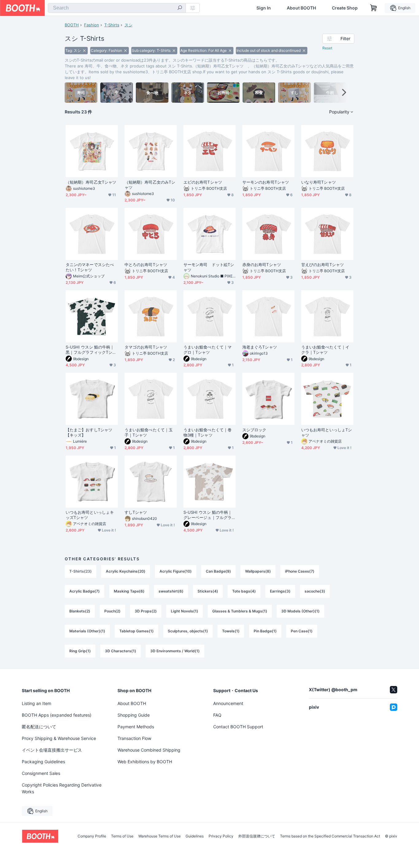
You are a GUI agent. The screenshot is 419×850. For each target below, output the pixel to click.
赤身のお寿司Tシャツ (261, 264)
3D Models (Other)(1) (300, 611)
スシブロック (254, 429)
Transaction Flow (134, 738)
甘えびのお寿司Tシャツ (322, 264)
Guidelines (195, 836)
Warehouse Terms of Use (159, 836)
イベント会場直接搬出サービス (52, 750)
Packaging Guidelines (43, 761)
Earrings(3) (280, 591)
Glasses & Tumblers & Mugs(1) (239, 611)
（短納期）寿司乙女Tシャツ (92, 182)
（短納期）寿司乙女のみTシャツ (150, 185)
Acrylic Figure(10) (176, 571)
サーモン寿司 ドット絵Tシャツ (208, 267)
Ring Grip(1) (80, 651)
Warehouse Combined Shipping (148, 750)
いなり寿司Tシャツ (318, 182)
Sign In (263, 8)
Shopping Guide (133, 715)
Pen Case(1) (302, 631)
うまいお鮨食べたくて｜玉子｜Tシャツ (149, 432)
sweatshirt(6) (171, 591)
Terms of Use (122, 836)
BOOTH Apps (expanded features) (56, 715)
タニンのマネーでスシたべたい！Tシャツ (90, 267)
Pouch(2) (112, 611)
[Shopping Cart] (374, 8)
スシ (129, 24)
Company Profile (92, 836)
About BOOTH (301, 8)
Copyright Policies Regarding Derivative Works (62, 788)
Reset (327, 48)
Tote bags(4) (244, 591)
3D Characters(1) (120, 651)
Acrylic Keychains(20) (125, 571)
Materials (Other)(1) (87, 631)
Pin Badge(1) (265, 631)
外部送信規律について (256, 836)
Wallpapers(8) (258, 571)
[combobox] (117, 8)
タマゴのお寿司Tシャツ (146, 347)
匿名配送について (39, 726)
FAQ (217, 715)
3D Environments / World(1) (175, 651)
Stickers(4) (208, 591)
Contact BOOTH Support (238, 726)
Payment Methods (135, 726)
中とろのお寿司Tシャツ (146, 264)
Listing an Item (36, 703)
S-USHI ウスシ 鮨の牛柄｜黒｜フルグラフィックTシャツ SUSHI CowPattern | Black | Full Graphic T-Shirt (91, 350)
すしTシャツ (136, 512)
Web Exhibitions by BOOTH (144, 761)
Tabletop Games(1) (136, 631)
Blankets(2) (79, 611)
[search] (179, 8)
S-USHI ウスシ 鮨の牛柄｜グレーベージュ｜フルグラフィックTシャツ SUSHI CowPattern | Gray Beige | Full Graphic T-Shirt (209, 515)
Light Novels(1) (184, 611)
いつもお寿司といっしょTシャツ (326, 432)
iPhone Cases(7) (299, 571)
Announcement (228, 703)
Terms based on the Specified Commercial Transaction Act (330, 836)
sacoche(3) (315, 591)
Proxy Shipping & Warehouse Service (59, 738)
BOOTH (72, 24)
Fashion (91, 24)
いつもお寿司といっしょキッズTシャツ (90, 515)
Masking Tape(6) (129, 591)
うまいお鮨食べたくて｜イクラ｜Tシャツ (325, 350)
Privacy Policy (221, 836)
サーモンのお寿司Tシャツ (265, 182)
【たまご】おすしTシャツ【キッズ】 (89, 432)
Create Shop (345, 8)
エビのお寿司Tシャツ (202, 182)
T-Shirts (111, 24)
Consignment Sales (41, 773)
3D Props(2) (146, 611)
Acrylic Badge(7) (84, 591)
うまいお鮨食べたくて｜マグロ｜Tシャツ (207, 350)
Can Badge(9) (218, 571)
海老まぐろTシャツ (259, 347)
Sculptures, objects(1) (188, 631)
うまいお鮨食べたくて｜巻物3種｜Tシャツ (207, 432)
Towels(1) (231, 631)
